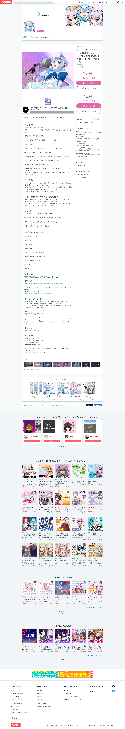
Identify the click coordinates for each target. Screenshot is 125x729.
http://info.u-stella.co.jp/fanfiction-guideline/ (38, 293)
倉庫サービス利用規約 (60, 725)
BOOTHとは (91, 2)
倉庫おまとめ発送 (42, 703)
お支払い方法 (81, 165)
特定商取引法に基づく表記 (83, 171)
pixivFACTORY (79, 154)
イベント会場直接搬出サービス (18, 703)
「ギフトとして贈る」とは (85, 122)
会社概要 (46, 725)
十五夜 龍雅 (94, 436)
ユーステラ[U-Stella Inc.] (62, 379)
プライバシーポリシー (82, 174)
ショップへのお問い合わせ (83, 177)
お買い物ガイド (41, 693)
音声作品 (79, 47)
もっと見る (62, 446)
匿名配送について (15, 696)
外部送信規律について (91, 725)
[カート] (96, 50)
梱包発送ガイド (14, 706)
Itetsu (71, 436)
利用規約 (52, 725)
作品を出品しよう (103, 2)
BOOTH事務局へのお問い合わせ (72, 700)
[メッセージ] (51, 37)
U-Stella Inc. (41, 28)
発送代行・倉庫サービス (17, 700)
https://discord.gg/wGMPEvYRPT (35, 314)
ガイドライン (70, 725)
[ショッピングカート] (113, 2)
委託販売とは (14, 709)
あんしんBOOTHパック (81, 143)
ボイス (85, 47)
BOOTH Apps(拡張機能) (17, 693)
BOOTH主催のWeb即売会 (44, 706)
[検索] (50, 2)
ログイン (81, 2)
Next (97, 391)
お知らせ (66, 690)
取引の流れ (81, 162)
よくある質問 (67, 693)
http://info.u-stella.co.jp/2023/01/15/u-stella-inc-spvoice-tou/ (44, 283)
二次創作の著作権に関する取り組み (20, 713)
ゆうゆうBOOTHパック (93, 143)
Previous (28, 391)
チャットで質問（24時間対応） (72, 696)
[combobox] (32, 2)
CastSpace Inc (33, 436)
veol (50, 436)
